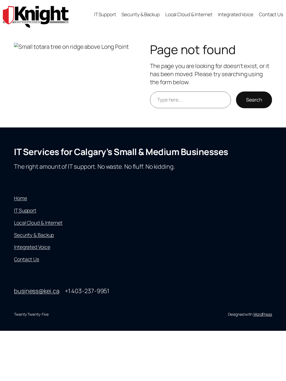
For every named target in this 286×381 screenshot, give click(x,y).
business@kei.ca (36, 291)
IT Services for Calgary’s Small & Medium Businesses (121, 152)
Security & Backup (34, 235)
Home (20, 198)
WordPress (262, 314)
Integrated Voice (32, 246)
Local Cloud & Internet (38, 222)
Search (254, 99)
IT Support (25, 210)
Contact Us (26, 259)
